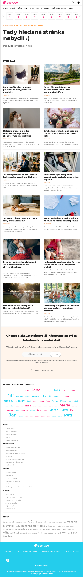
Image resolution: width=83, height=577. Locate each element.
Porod (31, 8)
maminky (8, 525)
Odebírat (55, 354)
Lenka (41, 401)
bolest (5, 522)
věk (69, 533)
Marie (65, 405)
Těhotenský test (11, 451)
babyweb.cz (8, 25)
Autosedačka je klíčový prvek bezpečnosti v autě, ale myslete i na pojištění (61, 177)
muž (54, 526)
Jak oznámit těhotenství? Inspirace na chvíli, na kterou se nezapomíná (61, 219)
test (73, 529)
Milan (12, 406)
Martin (53, 410)
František (36, 396)
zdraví (74, 533)
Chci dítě (13, 8)
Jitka (31, 416)
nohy (63, 526)
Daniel (6, 406)
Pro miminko (10, 509)
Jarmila (34, 406)
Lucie (27, 391)
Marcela (45, 410)
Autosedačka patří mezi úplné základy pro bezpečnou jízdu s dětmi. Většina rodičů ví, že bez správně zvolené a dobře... (61, 188)
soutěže (69, 529)
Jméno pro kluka (11, 432)
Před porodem (11, 472)
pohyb (5, 529)
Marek (45, 406)
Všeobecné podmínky (30, 551)
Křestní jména (10, 429)
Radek (70, 401)
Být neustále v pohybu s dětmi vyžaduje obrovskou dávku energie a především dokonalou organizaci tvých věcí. (20, 101)
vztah (59, 533)
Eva (72, 410)
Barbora (26, 416)
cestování (19, 522)
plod (67, 526)
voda (45, 533)
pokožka (11, 529)
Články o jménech (12, 440)
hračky (45, 522)
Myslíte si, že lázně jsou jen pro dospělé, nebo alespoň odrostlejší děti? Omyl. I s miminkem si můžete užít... (60, 101)
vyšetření (52, 533)
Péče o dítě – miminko (13, 500)
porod (29, 529)
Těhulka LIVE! (32, 533)
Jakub (56, 397)
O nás (17, 551)
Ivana (62, 397)
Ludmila (51, 406)
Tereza (44, 391)
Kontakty (8, 551)
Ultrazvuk (9, 456)
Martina (74, 406)
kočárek (59, 522)
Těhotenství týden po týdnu (15, 453)
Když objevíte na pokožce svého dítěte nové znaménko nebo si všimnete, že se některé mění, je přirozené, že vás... (21, 144)
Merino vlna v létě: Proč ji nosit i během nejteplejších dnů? (18, 306)
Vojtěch (49, 390)
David (32, 410)
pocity (72, 526)
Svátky (8, 437)
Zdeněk (19, 396)
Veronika (10, 410)
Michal (63, 401)
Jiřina (56, 406)
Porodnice (9, 475)
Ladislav (21, 416)
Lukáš (76, 401)
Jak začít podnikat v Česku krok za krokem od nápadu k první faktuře (20, 175)
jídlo (53, 522)
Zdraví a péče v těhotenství (15, 459)
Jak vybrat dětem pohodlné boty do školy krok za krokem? (20, 219)
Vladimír (27, 397)
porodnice (37, 529)
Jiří (10, 395)
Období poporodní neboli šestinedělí (19, 487)
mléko (49, 526)
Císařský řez (10, 484)
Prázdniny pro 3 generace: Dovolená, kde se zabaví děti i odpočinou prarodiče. (61, 308)
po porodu (20, 529)
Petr (68, 415)
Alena (48, 401)
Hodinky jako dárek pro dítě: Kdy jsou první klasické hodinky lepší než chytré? (62, 264)
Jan (13, 415)
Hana (28, 405)
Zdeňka (48, 416)
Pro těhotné (10, 465)
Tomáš (47, 396)
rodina (53, 529)
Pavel (64, 410)
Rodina (64, 8)
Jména (5, 8)
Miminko (39, 8)
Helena (37, 416)
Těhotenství (22, 8)
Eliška (17, 406)
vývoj (64, 533)
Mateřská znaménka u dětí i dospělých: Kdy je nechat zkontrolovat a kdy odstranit (17, 133)
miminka (26, 525)
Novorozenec (10, 494)
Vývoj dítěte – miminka (14, 497)
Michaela (66, 391)
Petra (73, 391)
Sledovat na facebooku (43, 371)
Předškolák (55, 8)
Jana (36, 389)
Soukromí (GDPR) (72, 551)
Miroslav (20, 401)
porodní (46, 529)
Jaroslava (20, 391)
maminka (72, 521)
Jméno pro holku (11, 434)
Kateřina (24, 410)
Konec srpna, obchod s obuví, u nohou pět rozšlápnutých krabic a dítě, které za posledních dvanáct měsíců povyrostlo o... (20, 229)
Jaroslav (8, 400)
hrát (50, 522)
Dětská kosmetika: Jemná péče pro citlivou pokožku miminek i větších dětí (61, 133)
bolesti (11, 522)
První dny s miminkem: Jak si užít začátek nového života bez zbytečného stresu (19, 264)
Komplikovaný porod (13, 481)
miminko (39, 525)
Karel (29, 401)
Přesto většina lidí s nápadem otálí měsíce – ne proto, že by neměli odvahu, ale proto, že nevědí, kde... (20, 185)
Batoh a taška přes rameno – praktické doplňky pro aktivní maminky (17, 90)
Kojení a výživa (11, 506)
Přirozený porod (11, 478)
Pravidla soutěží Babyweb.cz (52, 551)
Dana (22, 406)
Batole (46, 8)
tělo (40, 532)
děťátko (39, 522)
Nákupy (71, 8)
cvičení (25, 522)
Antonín (8, 390)
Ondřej (17, 410)
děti (31, 521)
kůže (64, 522)
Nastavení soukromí (42, 565)
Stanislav (54, 416)
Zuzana (43, 416)
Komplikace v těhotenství (14, 462)
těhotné (23, 533)
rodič (59, 529)
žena (10, 536)
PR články (6, 95)
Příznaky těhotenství (13, 448)
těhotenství (11, 532)
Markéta (14, 390)
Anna (39, 410)
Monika (34, 401)
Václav (55, 401)
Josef (57, 390)
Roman (60, 416)
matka (17, 526)
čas (5, 536)
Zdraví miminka (11, 503)
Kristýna (39, 406)
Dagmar (72, 396)
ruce (64, 529)
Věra (67, 397)
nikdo (59, 526)
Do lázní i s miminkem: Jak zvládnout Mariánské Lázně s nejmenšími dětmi (57, 90)
